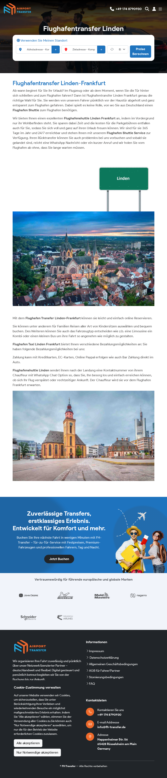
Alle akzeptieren (28, 743)
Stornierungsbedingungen (106, 677)
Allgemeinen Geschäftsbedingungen (113, 664)
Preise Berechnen (140, 51)
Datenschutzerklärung (104, 657)
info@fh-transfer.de (111, 727)
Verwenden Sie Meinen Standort (43, 40)
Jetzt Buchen (59, 559)
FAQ (92, 684)
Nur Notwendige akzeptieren (37, 752)
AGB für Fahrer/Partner (104, 670)
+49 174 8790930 (109, 714)
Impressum (96, 651)
